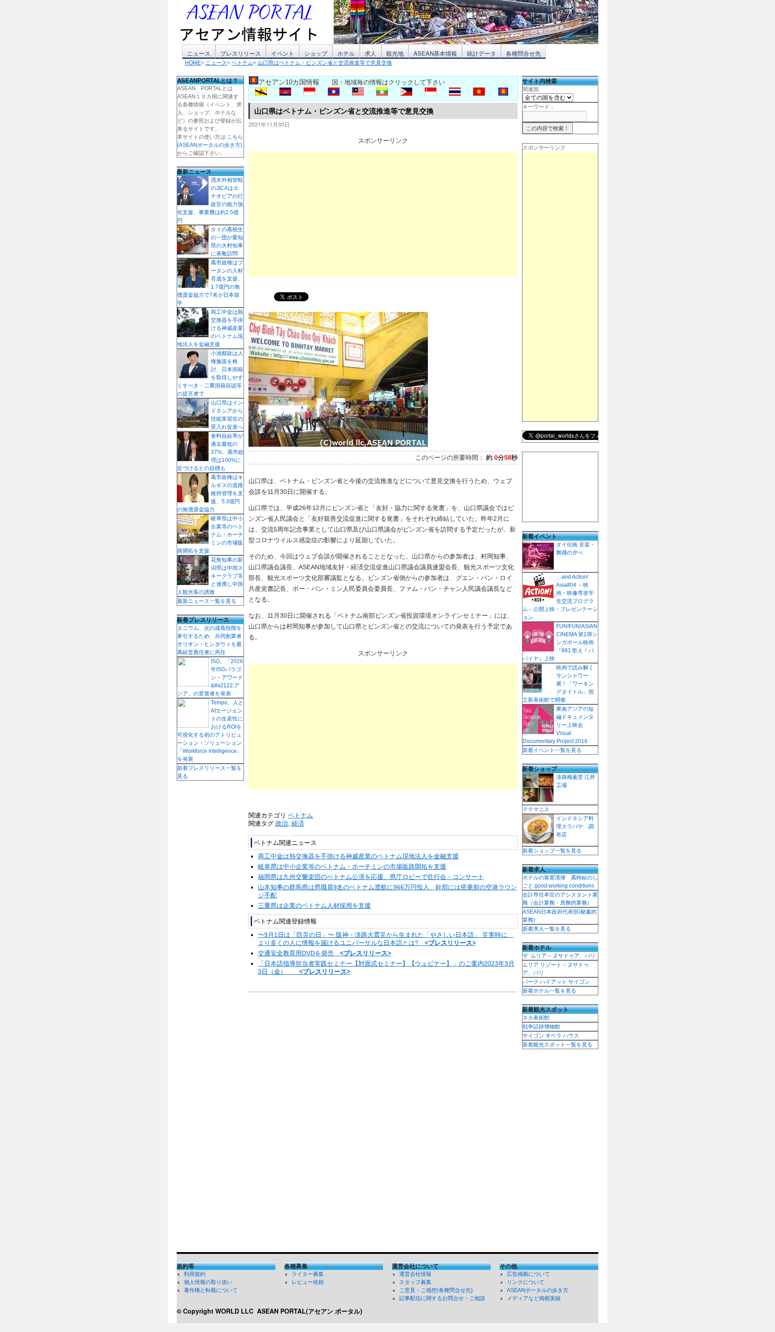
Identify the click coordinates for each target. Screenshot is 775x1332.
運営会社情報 (415, 1274)
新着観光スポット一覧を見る (557, 1045)
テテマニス (535, 809)
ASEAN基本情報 (435, 53)
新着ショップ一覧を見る (552, 851)
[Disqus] (383, 1124)
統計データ (481, 53)
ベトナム (300, 815)
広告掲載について (528, 1274)
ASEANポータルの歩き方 (537, 1290)
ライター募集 (308, 1274)
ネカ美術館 (535, 1018)
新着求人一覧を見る (546, 929)
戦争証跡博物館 (541, 1027)
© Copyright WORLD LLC (217, 1310)
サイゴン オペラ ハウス (550, 1036)
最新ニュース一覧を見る (206, 601)
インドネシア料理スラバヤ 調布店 (575, 826)
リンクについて (525, 1282)
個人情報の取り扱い (208, 1282)
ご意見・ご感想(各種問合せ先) (436, 1290)
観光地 (395, 53)
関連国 (530, 89)
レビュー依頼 (308, 1282)
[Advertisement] (383, 214)
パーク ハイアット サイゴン (556, 982)
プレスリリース (240, 53)
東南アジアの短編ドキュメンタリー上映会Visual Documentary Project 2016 (558, 725)
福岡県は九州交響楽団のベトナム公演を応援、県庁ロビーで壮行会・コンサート (371, 876)
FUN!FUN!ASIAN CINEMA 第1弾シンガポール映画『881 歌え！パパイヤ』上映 (559, 642)
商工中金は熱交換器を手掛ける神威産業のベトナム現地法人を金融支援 (358, 856)
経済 (298, 823)
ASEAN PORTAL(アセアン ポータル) (309, 1310)
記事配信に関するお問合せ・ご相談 (442, 1298)
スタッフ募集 (415, 1282)
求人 (370, 53)
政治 (281, 823)
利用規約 (194, 1274)
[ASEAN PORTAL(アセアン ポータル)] (255, 22)
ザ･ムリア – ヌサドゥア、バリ (559, 956)
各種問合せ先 (523, 53)
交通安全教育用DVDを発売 (324, 953)
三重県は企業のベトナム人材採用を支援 (314, 905)
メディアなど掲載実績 (534, 1298)
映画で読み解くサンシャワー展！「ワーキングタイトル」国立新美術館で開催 (558, 683)
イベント (282, 53)
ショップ (315, 53)
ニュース (198, 53)
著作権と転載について (211, 1290)
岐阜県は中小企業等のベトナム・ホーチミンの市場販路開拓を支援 (352, 866)
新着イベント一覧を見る (552, 750)
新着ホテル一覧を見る (549, 991)
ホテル (346, 53)
